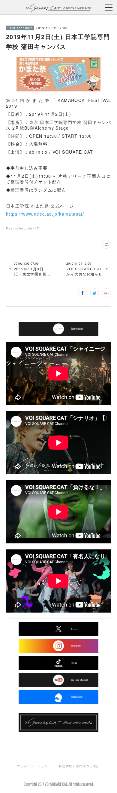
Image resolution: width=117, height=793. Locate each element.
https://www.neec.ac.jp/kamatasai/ (45, 214)
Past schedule (20, 28)
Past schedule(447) (23, 228)
